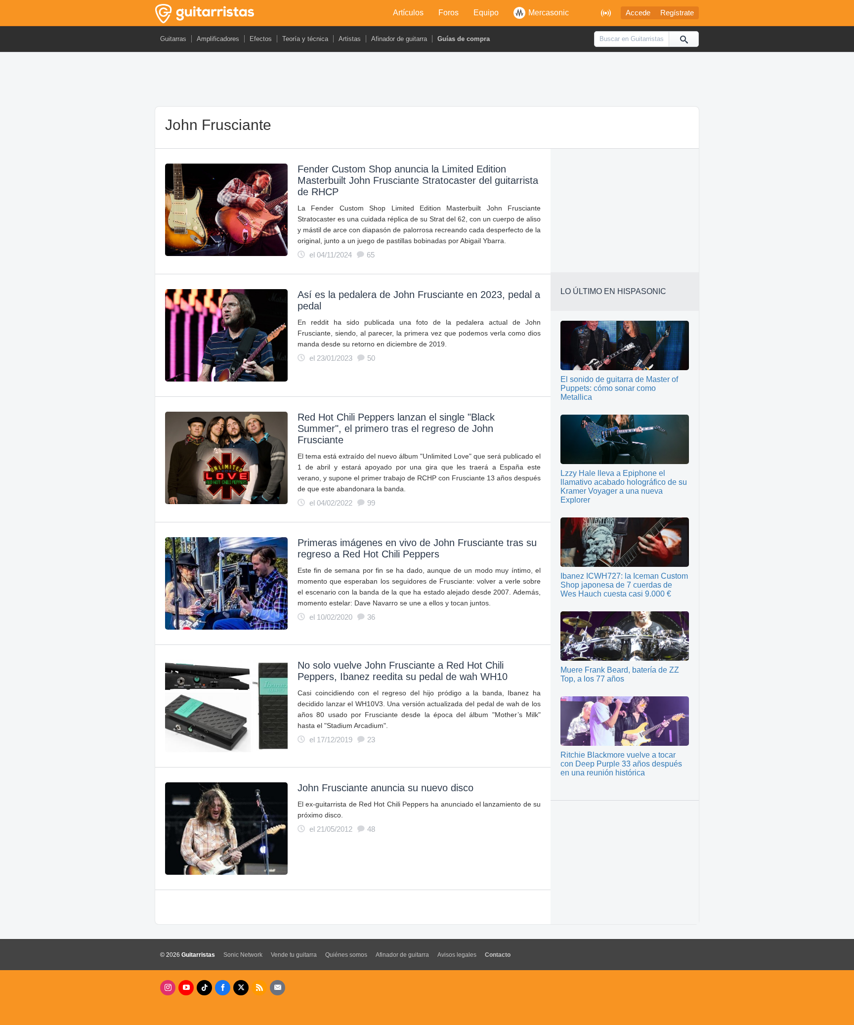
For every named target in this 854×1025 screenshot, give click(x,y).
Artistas (350, 39)
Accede (638, 13)
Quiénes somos (346, 954)
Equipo (486, 12)
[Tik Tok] (204, 987)
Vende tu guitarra (294, 954)
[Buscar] (683, 39)
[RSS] (259, 987)
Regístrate (677, 13)
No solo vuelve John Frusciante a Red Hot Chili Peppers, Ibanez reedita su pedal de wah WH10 (403, 671)
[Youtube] (186, 987)
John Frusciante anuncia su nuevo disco (385, 787)
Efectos (261, 39)
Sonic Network (242, 954)
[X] (241, 987)
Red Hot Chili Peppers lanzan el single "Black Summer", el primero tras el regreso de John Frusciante (396, 428)
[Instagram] (167, 987)
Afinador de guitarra (399, 39)
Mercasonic (548, 12)
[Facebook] (222, 987)
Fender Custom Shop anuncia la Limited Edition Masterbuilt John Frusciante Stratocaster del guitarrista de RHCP (418, 180)
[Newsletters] (277, 987)
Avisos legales (456, 954)
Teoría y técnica (305, 39)
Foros (448, 12)
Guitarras (173, 39)
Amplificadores (218, 39)
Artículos (408, 12)
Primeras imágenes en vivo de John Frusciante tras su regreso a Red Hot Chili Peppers (417, 548)
